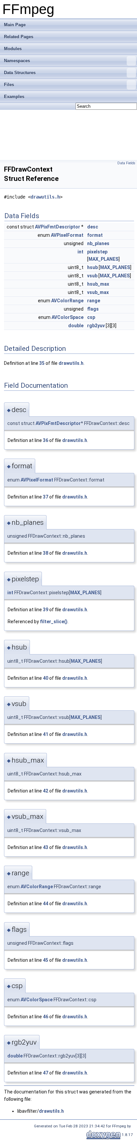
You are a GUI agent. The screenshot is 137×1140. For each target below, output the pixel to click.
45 (45, 960)
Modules (13, 48)
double (75, 325)
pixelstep (97, 251)
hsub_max (98, 284)
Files (9, 84)
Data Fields (126, 163)
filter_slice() (54, 621)
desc (92, 226)
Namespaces (17, 60)
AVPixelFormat (67, 235)
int (80, 251)
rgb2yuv (96, 325)
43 (45, 847)
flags (93, 309)
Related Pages (18, 36)
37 (45, 496)
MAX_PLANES (103, 259)
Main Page (15, 24)
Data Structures (20, 72)
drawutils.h (45, 197)
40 (45, 678)
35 (42, 363)
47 (45, 1072)
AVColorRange (67, 300)
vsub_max (98, 292)
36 (45, 440)
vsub (92, 275)
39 (45, 609)
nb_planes (98, 243)
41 (45, 734)
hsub (92, 267)
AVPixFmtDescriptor (57, 226)
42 (45, 790)
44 (45, 903)
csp (91, 317)
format (95, 235)
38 (45, 553)
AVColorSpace (67, 317)
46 (45, 1016)
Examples (14, 96)
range (93, 300)
